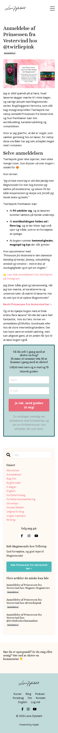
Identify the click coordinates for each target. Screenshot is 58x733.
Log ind (35, 702)
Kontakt (40, 698)
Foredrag (18, 698)
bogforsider (13, 483)
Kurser (18, 694)
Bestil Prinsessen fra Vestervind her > (27, 304)
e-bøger (11, 487)
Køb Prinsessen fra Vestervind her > (29, 566)
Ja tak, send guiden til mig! (29, 405)
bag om (11, 478)
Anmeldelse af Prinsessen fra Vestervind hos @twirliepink (24, 601)
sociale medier (15, 507)
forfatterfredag (15, 495)
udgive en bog (15, 511)
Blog (28, 694)
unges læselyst (16, 516)
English (22, 702)
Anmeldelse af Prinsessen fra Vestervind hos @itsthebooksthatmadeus (24, 617)
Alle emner (12, 470)
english (10, 491)
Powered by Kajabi (29, 724)
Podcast (40, 694)
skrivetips (12, 503)
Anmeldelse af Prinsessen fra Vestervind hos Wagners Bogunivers (28, 586)
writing (10, 520)
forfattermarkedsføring (20, 499)
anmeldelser (9, 53)
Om (30, 698)
